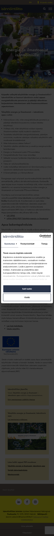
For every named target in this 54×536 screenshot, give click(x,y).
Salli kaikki (27, 289)
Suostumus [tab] (9, 244)
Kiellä (27, 297)
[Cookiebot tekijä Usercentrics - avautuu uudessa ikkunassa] (39, 236)
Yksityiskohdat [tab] (27, 244)
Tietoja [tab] (44, 244)
